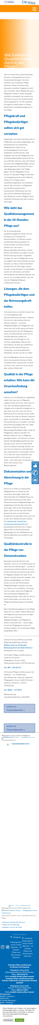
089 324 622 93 (22, 974)
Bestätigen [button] (19, 1020)
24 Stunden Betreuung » (8, 1000)
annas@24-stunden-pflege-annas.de (22, 976)
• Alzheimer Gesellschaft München (13, 922)
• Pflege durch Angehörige (11, 925)
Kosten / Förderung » (7, 1002)
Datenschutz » (5, 998)
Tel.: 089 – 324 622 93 (12, 667)
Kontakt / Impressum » (7, 996)
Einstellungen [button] (8, 1020)
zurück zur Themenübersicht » (15, 708)
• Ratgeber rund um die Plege (12, 927)
